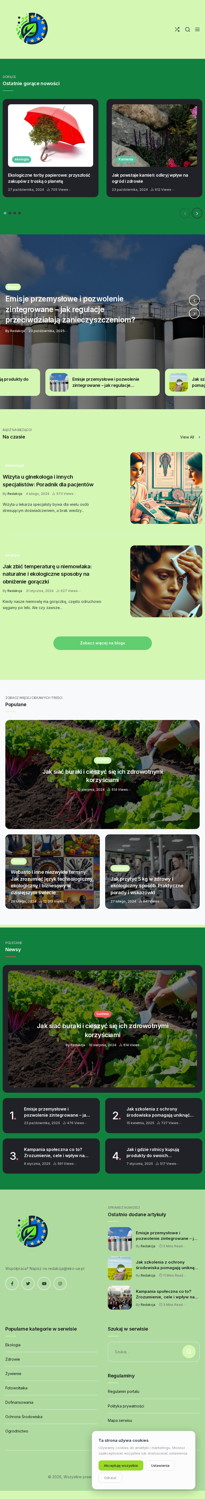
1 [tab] (5, 213)
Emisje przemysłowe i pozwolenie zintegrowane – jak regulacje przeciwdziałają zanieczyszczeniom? (56, 1112)
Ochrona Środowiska (23, 1416)
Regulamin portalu (123, 1391)
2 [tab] (10, 213)
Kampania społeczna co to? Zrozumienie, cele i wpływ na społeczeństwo (54, 1152)
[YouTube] (44, 1283)
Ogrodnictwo (16, 1431)
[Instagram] (60, 1283)
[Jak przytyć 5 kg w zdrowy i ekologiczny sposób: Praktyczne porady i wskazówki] (152, 871)
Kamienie (126, 159)
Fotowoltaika (16, 1388)
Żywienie (13, 1373)
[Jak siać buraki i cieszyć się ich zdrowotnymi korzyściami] (102, 774)
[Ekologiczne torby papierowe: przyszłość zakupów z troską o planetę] (50, 135)
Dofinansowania (19, 1402)
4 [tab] (19, 213)
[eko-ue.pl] (32, 29)
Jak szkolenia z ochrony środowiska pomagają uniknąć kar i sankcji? (158, 1112)
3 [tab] (14, 213)
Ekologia (13, 1345)
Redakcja (14, 494)
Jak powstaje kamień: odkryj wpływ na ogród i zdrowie (150, 178)
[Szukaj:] (154, 1352)
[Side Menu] (197, 29)
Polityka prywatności (126, 1406)
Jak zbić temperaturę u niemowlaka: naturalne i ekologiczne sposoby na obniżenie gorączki (47, 574)
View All (187, 437)
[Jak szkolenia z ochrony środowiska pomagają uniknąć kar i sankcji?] (102, 321)
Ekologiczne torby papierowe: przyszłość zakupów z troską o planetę (49, 178)
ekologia (22, 159)
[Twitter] (28, 1283)
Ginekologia (14, 465)
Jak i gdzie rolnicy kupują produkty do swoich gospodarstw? (153, 1152)
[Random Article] (177, 29)
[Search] (187, 29)
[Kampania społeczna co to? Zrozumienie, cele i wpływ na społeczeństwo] (120, 1298)
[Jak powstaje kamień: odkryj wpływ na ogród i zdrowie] (154, 135)
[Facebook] (12, 1283)
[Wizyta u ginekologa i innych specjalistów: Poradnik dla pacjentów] (166, 488)
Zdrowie (12, 1359)
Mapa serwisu (120, 1420)
